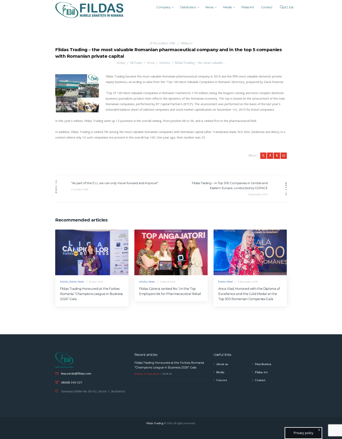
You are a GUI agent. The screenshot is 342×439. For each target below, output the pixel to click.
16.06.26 (167, 373)
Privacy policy (303, 433)
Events (73, 281)
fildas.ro (186, 43)
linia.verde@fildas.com (76, 373)
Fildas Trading (154, 423)
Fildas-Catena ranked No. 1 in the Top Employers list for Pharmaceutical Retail (170, 291)
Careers (221, 380)
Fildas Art (261, 372)
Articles (164, 63)
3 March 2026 (168, 281)
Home (121, 63)
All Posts (136, 63)
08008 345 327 (71, 382)
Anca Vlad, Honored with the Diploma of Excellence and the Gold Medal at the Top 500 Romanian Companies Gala (249, 294)
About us (222, 364)
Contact (260, 380)
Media (220, 372)
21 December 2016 (162, 43)
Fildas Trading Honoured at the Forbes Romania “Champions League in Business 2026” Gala (91, 294)
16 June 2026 (96, 281)
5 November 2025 (248, 281)
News (151, 63)
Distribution (263, 364)
